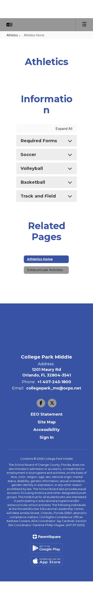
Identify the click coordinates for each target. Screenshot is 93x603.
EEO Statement (47, 414)
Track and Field (38, 196)
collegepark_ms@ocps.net (53, 388)
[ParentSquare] (47, 536)
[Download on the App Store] (46, 561)
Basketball (33, 182)
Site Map (47, 422)
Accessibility (46, 429)
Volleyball (32, 168)
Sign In (47, 437)
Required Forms (39, 140)
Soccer (28, 154)
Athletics (12, 35)
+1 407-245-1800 (54, 382)
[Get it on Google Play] (46, 548)
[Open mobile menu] (84, 24)
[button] (9, 24)
